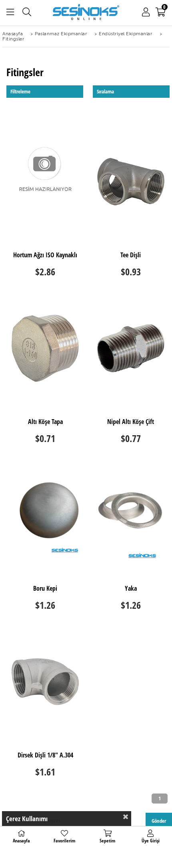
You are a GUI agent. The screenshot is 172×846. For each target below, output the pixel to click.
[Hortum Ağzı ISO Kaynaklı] (45, 181)
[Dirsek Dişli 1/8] (45, 682)
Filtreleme (20, 91)
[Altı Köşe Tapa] (45, 348)
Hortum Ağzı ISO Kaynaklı (45, 255)
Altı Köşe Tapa (45, 422)
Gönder (159, 820)
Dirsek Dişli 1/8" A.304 (45, 755)
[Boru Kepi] (45, 515)
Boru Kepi (45, 588)
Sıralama (105, 91)
